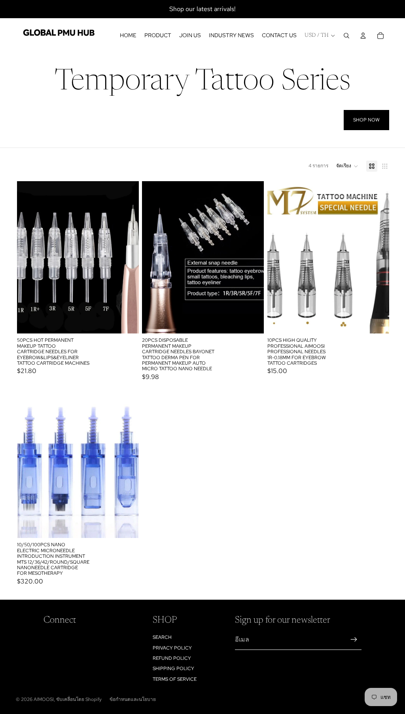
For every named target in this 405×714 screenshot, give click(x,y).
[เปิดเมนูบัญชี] (363, 35)
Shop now (366, 120)
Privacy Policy (172, 648)
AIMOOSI (44, 699)
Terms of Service (175, 679)
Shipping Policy (173, 668)
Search (162, 637)
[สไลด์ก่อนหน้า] (154, 257)
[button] (347, 166)
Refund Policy (172, 658)
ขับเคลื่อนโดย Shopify (79, 699)
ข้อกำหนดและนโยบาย (133, 699)
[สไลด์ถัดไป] (252, 257)
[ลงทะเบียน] (354, 640)
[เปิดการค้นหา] (346, 35)
